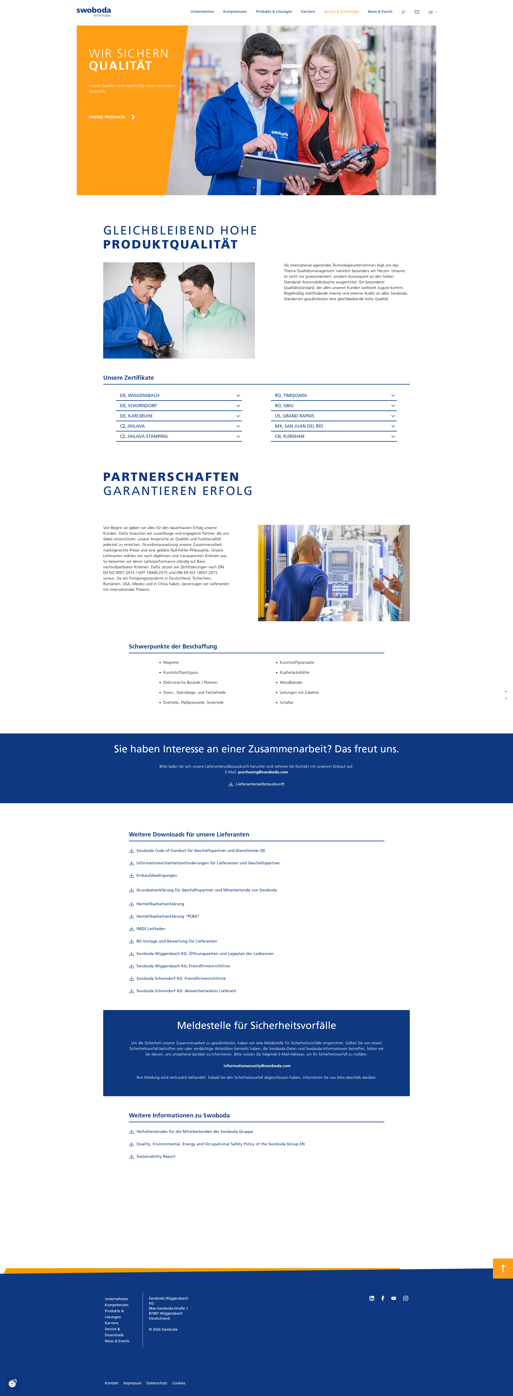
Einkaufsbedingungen (156, 875)
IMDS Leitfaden (150, 928)
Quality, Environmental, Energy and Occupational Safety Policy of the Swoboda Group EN (220, 1143)
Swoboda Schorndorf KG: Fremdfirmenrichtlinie (181, 978)
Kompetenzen (235, 11)
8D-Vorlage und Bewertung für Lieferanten (176, 941)
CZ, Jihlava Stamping (144, 436)
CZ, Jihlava (132, 426)
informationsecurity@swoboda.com (257, 1065)
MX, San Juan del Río (299, 426)
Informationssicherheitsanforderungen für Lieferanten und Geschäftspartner (208, 863)
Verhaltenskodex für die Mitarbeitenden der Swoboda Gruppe (194, 1131)
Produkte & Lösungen (274, 11)
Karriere (308, 11)
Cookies (178, 1383)
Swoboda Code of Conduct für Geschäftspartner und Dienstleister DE (200, 850)
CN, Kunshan (289, 436)
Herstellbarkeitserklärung (160, 903)
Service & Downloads (341, 11)
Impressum (132, 1383)
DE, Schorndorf (138, 405)
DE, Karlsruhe (136, 416)
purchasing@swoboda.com (263, 772)
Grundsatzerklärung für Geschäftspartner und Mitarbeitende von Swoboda (206, 890)
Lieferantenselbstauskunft (260, 784)
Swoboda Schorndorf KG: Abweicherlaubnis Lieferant (186, 990)
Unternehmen (202, 11)
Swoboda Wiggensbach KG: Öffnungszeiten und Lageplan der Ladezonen (205, 953)
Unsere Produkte (107, 117)
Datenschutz (156, 1383)
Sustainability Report (156, 1156)
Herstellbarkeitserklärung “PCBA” (168, 916)
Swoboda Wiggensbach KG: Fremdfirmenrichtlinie (183, 966)
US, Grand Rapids (294, 416)
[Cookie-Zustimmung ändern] (13, 1383)
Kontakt (111, 1383)
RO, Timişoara (291, 395)
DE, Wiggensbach (140, 395)
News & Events (380, 11)
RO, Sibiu (284, 405)
